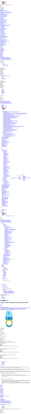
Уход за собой (6, 249)
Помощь (1, 397)
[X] (3, 300)
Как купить (4, 268)
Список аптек (2, 394)
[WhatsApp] (6, 300)
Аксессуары (17, 309)
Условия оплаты (2, 398)
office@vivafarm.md (3, 75)
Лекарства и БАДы (2, 307)
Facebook (3, 77)
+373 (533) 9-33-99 (6, 58)
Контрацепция (6, 308)
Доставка (3, 364)
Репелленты (3, 309)
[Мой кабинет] (0, 208)
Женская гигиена (25, 307)
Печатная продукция (22, 309)
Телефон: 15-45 (2, 56)
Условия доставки (2, 399)
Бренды (1, 386)
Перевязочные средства (8, 309)
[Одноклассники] (1, 300)
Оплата (3, 363)
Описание (3, 362)
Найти (1, 410)
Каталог (4, 224)
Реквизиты (1, 395)
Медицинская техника (20, 308)
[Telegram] (8, 300)
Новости (1, 389)
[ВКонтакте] (0, 300)
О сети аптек (2, 396)
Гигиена (22, 307)
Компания (4, 271)
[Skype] (7, 300)
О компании (1, 388)
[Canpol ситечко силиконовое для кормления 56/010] (8, 327)
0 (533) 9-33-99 (5, 220)
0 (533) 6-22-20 (6, 59)
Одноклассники (4, 78)
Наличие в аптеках (4, 361)
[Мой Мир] (2, 300)
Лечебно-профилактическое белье (12, 308)
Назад (6, 226)
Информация (2, 393)
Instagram (3, 297)
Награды (1, 392)
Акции (1, 385)
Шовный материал (14, 309)
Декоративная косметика (12, 307)
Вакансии (1, 390)
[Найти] (1, 6)
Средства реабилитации (18, 307)
